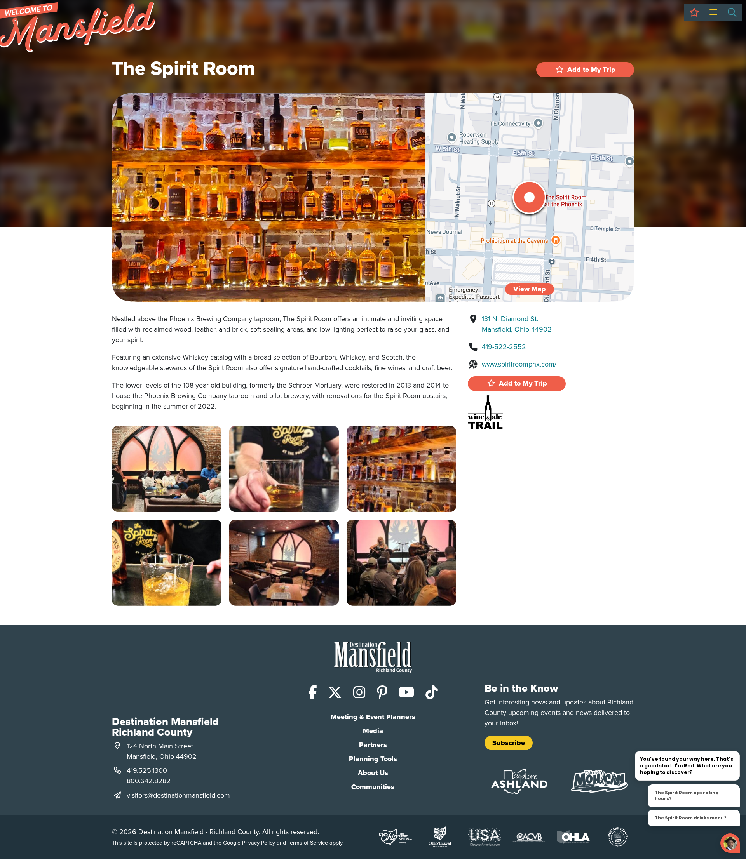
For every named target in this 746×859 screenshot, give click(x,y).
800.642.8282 (149, 781)
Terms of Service (308, 842)
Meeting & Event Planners (373, 717)
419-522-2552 (504, 346)
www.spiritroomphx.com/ (519, 364)
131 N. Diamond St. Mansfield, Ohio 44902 (517, 324)
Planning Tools (373, 759)
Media (373, 731)
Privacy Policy (258, 842)
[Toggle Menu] (713, 12)
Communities (372, 787)
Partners (373, 745)
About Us (373, 773)
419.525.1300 (147, 770)
